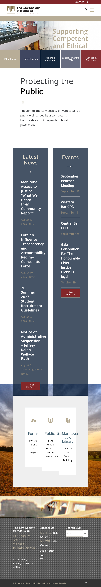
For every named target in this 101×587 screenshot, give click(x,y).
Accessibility (20, 559)
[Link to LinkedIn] (86, 582)
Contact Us (81, 2)
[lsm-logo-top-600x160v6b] (25, 10)
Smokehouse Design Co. (57, 583)
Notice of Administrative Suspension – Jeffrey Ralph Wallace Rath (33, 345)
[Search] (84, 10)
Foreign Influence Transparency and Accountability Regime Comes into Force (33, 250)
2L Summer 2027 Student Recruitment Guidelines (31, 299)
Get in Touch (47, 550)
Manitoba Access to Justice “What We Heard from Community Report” (31, 197)
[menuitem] (84, 10)
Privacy (17, 563)
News (32, 224)
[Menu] (90, 10)
